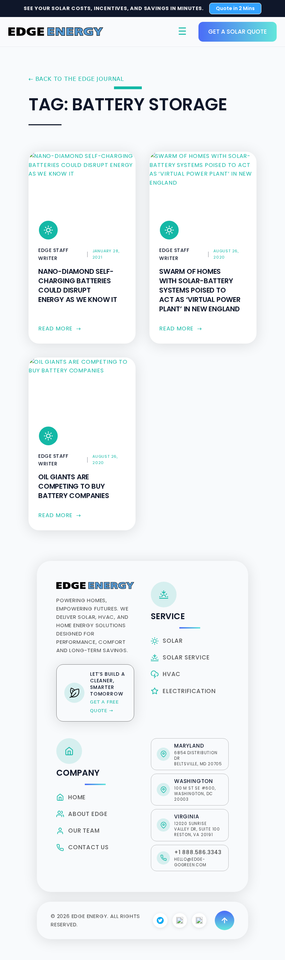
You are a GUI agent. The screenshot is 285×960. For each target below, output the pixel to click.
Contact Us (88, 847)
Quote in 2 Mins (235, 8)
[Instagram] (179, 920)
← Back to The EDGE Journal (76, 79)
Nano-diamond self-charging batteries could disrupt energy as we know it (77, 285)
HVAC (171, 674)
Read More (59, 328)
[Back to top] (224, 920)
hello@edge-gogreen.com (190, 862)
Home (77, 797)
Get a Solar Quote (237, 31)
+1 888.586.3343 (198, 852)
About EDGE (88, 814)
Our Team (83, 830)
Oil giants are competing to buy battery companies (73, 486)
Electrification (189, 691)
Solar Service (186, 657)
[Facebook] (160, 920)
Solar (173, 641)
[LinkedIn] (199, 920)
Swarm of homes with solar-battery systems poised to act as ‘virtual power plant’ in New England (200, 290)
